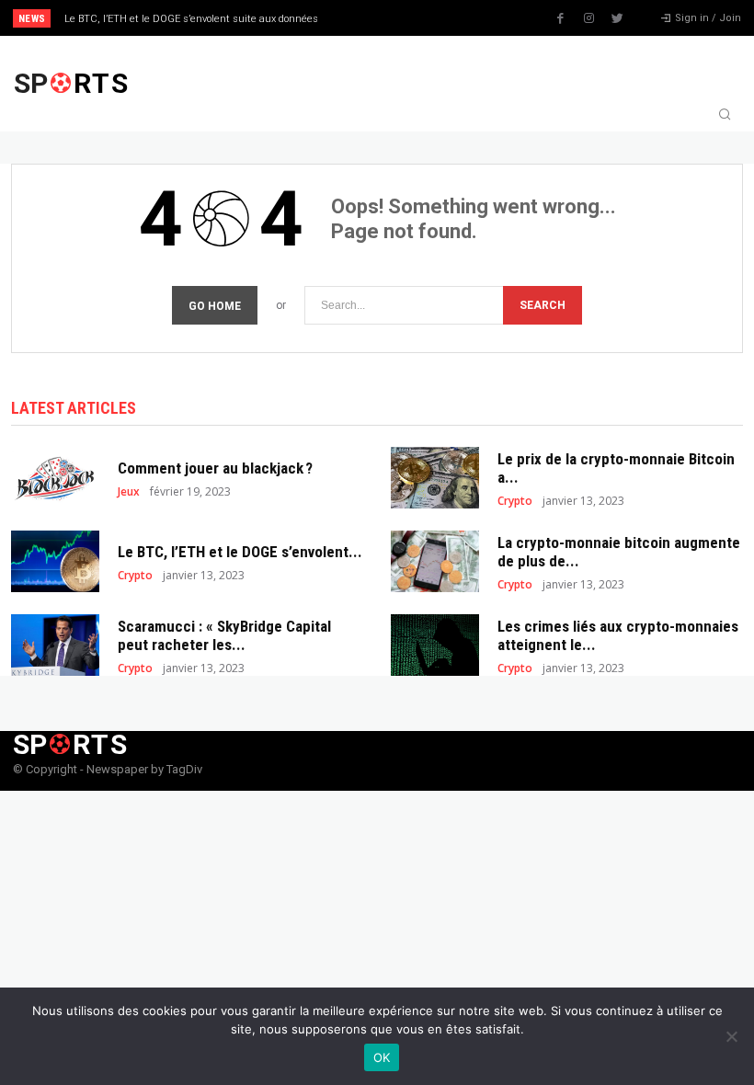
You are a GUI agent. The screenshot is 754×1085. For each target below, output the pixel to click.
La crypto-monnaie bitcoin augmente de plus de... (618, 551)
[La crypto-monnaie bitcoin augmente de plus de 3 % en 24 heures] (435, 561)
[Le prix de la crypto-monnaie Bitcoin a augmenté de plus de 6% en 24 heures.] (435, 477)
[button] (724, 115)
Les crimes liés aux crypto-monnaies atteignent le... (617, 635)
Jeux (129, 491)
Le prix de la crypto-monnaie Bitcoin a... (616, 468)
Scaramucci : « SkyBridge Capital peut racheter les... (224, 635)
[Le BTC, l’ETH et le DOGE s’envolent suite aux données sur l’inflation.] (55, 561)
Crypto (514, 501)
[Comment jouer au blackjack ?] (55, 477)
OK (382, 1057)
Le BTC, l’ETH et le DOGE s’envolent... (240, 551)
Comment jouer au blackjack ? (215, 468)
